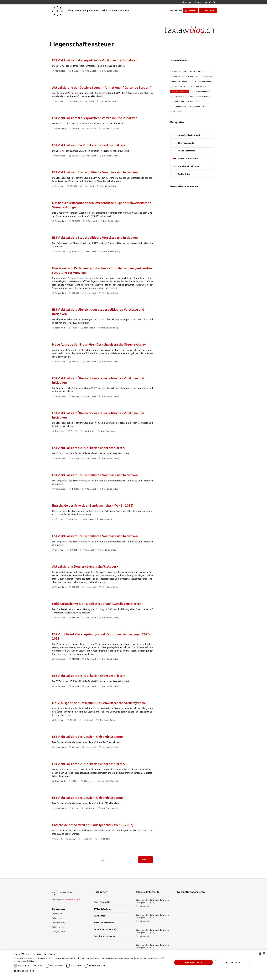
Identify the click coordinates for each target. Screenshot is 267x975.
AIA (184, 71)
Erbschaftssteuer (178, 76)
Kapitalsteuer (201, 86)
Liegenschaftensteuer (180, 91)
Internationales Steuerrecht (182, 86)
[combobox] (260, 953)
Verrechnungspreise (179, 106)
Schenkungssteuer (178, 96)
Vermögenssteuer (194, 101)
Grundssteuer (207, 76)
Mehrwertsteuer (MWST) (201, 91)
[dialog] (133, 962)
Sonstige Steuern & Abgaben (200, 96)
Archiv (104, 10)
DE (171, 10)
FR (176, 10)
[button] (91, 971)
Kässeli (192, 10)
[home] (57, 10)
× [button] (264, 953)
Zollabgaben (176, 111)
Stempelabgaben (178, 101)
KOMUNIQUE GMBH (71, 900)
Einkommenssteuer (196, 71)
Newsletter (210, 10)
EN (180, 10)
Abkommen (176, 71)
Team (78, 10)
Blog (70, 10)
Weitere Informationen (47, 961)
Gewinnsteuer (193, 76)
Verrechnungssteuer (197, 106)
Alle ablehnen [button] (233, 962)
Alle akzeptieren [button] (193, 962)
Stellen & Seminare (119, 10)
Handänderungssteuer (202, 81)
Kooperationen (91, 10)
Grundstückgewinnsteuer (181, 81)
